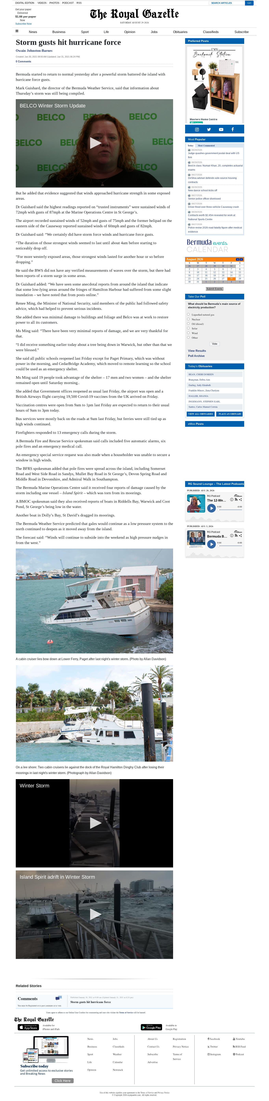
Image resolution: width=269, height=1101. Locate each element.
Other (195, 337)
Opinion (129, 32)
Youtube (240, 1039)
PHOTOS (54, 3)
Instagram (215, 1054)
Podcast (239, 1054)
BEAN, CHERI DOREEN (201, 374)
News (33, 32)
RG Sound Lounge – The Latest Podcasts (216, 483)
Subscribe (242, 32)
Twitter (214, 1046)
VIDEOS (42, 3)
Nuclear (196, 319)
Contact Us (153, 1046)
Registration (179, 1039)
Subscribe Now (23, 23)
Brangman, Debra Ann (199, 379)
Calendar (117, 1062)
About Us (152, 1039)
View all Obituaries (200, 414)
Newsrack (118, 1069)
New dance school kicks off (202, 190)
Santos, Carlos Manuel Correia (203, 406)
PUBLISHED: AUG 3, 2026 (200, 526)
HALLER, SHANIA (198, 395)
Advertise (152, 1062)
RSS (79, 3)
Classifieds (211, 32)
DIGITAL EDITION (24, 3)
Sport (85, 32)
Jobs (154, 32)
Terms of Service (126, 1012)
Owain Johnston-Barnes (34, 51)
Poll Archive (196, 355)
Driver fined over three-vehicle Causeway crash (213, 207)
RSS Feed (240, 1046)
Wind (195, 333)
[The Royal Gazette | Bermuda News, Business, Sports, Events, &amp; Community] (134, 14)
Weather (117, 1054)
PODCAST (68, 3)
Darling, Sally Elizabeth (200, 385)
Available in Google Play (171, 1027)
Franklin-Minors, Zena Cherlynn (204, 390)
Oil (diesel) (198, 324)
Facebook (214, 1039)
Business (58, 32)
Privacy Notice (181, 1046)
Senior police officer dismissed (204, 198)
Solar (194, 328)
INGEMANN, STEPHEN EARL (204, 401)
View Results (197, 350)
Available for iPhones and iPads (51, 1027)
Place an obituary (230, 414)
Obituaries (180, 32)
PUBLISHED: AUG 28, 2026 (200, 490)
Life (106, 32)
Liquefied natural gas (203, 314)
